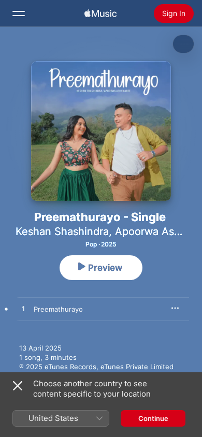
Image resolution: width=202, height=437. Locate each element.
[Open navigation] (18, 13)
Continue (153, 418)
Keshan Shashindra (62, 231)
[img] (100, 13)
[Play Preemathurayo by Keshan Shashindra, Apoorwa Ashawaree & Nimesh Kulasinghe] (23, 309)
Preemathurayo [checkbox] (58, 309)
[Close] (17, 385)
